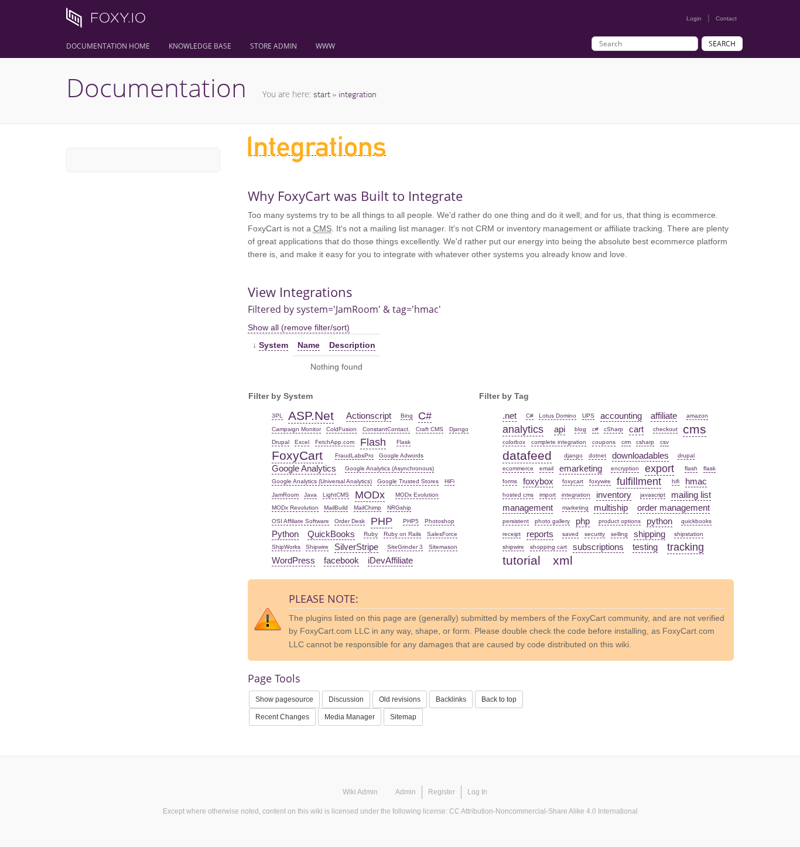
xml (563, 560)
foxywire (600, 481)
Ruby (371, 534)
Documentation (156, 87)
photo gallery (552, 521)
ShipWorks (286, 547)
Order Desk (349, 521)
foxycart (572, 481)
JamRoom (285, 494)
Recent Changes (282, 717)
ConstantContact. (386, 429)
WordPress (293, 560)
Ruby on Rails (402, 534)
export (659, 468)
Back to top (499, 699)
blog (580, 429)
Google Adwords (401, 455)
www (325, 46)
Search (722, 44)
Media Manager (349, 717)
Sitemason (443, 547)
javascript (652, 494)
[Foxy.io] (110, 21)
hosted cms (518, 494)
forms (509, 481)
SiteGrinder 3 (405, 547)
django (573, 455)
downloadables (640, 455)
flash (691, 468)
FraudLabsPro (354, 455)
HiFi (449, 481)
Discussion (346, 699)
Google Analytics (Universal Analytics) (322, 481)
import (547, 494)
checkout (665, 429)
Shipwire (317, 547)
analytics (522, 429)
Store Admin (273, 46)
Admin (405, 792)
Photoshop (439, 521)
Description (352, 345)
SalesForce (442, 534)
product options (620, 521)
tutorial (521, 560)
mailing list (691, 495)
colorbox (513, 442)
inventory (613, 495)
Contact (726, 18)
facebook (341, 560)
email (546, 468)
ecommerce (518, 468)
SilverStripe (356, 547)
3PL (277, 415)
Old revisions (399, 699)
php (583, 521)
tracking (685, 547)
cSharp (613, 429)
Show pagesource (284, 699)
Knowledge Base (200, 46)
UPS (588, 415)
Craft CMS (429, 429)
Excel (302, 442)
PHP (381, 521)
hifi (675, 481)
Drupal (280, 442)
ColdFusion (341, 429)
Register (441, 792)
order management (673, 508)
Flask (403, 442)
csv (664, 442)
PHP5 (411, 521)
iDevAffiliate (390, 560)
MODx (370, 495)
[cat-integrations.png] (317, 150)
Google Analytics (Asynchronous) (389, 468)
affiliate (664, 416)
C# (425, 416)
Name (309, 345)
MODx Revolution (295, 507)
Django (459, 429)
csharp (645, 442)
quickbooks (696, 521)
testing (645, 547)
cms (694, 429)
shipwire (513, 547)
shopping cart (548, 547)
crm (626, 442)
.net (509, 416)
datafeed (527, 455)
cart (636, 429)
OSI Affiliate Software (300, 521)
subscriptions (598, 547)
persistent (515, 521)
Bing (407, 415)
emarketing (580, 468)
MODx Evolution (417, 494)
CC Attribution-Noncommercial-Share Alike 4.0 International (543, 811)
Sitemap (403, 717)
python (659, 521)
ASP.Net (311, 415)
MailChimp (367, 507)
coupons (604, 442)
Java (310, 494)
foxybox (538, 481)
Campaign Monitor (296, 429)
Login (694, 18)
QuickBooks (331, 534)
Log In (477, 792)
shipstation (688, 534)
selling (619, 534)
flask (709, 468)
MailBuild (336, 507)
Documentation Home (108, 46)
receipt (511, 534)
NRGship (399, 507)
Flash (373, 442)
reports (540, 534)
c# (595, 429)
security (594, 534)
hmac (696, 481)
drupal (686, 455)
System (273, 345)
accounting (621, 416)
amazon (697, 415)
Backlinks (451, 699)
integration (358, 94)
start (321, 94)
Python (285, 534)
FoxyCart (297, 455)
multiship (611, 508)
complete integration (558, 442)
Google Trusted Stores (408, 481)
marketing (575, 507)
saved (570, 534)
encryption (625, 468)
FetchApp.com (334, 442)
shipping (649, 534)
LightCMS (336, 494)
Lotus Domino (557, 415)
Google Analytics (304, 468)
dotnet (597, 455)
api (559, 429)
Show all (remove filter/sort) (299, 327)
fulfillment (639, 481)
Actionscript (368, 416)
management (527, 508)
